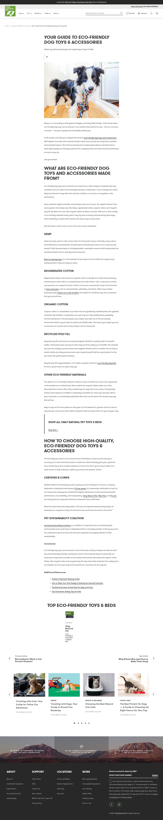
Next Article (143, 656)
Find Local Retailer (63, 779)
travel (54, 700)
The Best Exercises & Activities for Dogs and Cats (72, 587)
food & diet (125, 700)
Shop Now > (53, 430)
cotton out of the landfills (68, 293)
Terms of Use (86, 803)
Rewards (144, 13)
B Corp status (80, 488)
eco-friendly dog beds (107, 363)
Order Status (36, 779)
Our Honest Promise (14, 794)
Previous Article (21, 656)
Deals (47, 13)
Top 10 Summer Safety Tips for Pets (66, 591)
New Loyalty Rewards (89, 779)
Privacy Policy (37, 803)
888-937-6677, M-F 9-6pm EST (42, 798)
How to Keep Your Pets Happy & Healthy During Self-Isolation (77, 583)
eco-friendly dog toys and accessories (100, 138)
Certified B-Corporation (15, 784)
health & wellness (93, 700)
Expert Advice (11, 789)
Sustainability (11, 798)
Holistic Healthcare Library (20, 26)
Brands (37, 13)
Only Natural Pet (90, 496)
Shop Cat (60, 794)
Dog (20, 13)
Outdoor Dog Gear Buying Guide (66, 579)
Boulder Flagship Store (65, 784)
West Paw (102, 496)
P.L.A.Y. (114, 496)
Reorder (132, 13)
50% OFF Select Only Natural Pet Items (78, 2)
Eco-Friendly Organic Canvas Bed (69, 637)
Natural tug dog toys (53, 259)
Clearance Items (88, 798)
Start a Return (37, 794)
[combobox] (104, 13)
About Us (10, 779)
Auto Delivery (87, 789)
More (55, 13)
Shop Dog (60, 789)
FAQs (33, 784)
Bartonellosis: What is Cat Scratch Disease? (28, 660)
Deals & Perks (87, 794)
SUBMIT (155, 775)
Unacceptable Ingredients (91, 784)
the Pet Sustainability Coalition (57, 525)
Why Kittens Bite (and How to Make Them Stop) (133, 660)
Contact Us (36, 789)
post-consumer (52, 289)
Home (7, 26)
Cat (28, 13)
